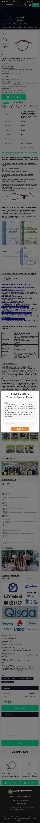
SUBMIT (20, 429)
